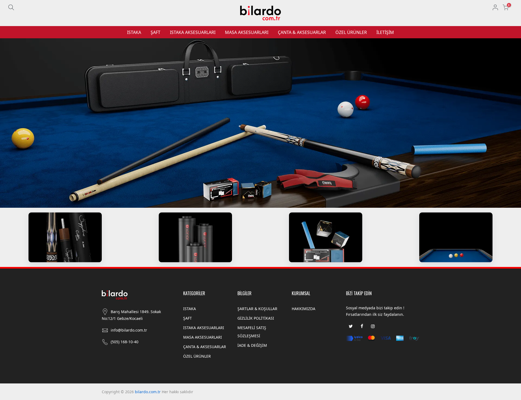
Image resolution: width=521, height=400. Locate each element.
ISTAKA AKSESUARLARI (192, 32)
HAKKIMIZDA (303, 308)
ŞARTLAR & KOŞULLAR (257, 308)
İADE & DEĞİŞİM (252, 345)
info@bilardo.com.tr (129, 330)
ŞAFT (155, 32)
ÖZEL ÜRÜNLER (351, 32)
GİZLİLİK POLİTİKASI (255, 318)
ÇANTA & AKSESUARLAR (302, 32)
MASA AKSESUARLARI (246, 32)
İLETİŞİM (385, 32)
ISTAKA (134, 32)
